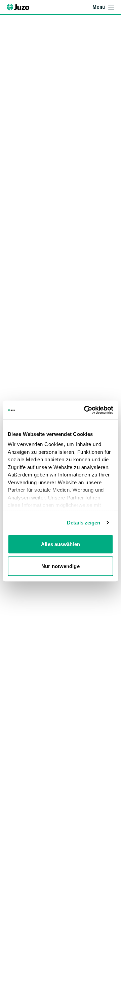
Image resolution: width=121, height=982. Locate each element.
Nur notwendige (60, 566)
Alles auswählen (60, 544)
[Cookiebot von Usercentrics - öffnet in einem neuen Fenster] (85, 410)
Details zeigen (83, 522)
